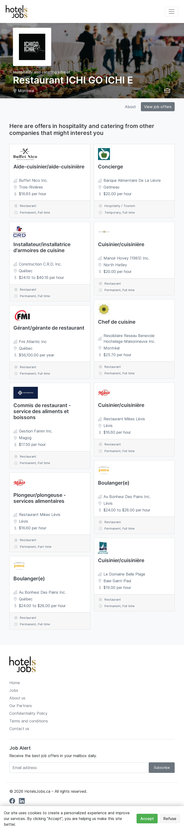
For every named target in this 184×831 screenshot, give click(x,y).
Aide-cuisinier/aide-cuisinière (48, 167)
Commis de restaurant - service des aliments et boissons (42, 411)
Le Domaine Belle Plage (124, 574)
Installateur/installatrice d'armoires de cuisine (41, 247)
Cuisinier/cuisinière (121, 244)
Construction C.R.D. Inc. (40, 264)
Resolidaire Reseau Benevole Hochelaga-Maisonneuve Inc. (129, 338)
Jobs (13, 690)
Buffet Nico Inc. (33, 180)
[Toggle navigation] (171, 11)
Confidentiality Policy (28, 713)
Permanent (28, 212)
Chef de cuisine (116, 322)
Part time (45, 546)
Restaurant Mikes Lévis (39, 514)
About (130, 106)
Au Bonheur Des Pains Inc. (42, 592)
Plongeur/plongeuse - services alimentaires (39, 498)
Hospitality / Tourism (119, 206)
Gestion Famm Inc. (35, 431)
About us (17, 698)
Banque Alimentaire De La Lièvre (132, 180)
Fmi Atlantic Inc (33, 341)
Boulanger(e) (29, 579)
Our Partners (20, 705)
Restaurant (28, 206)
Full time (44, 212)
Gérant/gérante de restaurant (48, 328)
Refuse (169, 818)
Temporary (112, 212)
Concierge (110, 167)
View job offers (158, 106)
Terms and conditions (28, 721)
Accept (147, 818)
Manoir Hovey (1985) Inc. (126, 258)
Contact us (19, 728)
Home (14, 682)
